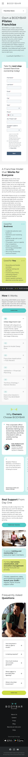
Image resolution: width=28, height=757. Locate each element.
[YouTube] (18, 749)
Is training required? (12, 654)
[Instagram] (14, 749)
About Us (14, 714)
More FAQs (14, 692)
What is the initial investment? (11, 683)
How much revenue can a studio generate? (12, 663)
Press (14, 720)
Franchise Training (14, 524)
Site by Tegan (21, 754)
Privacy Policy (7, 754)
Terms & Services (14, 754)
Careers (14, 717)
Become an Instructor (14, 727)
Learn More (14, 310)
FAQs (14, 730)
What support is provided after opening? (11, 673)
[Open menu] (3, 3)
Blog (14, 724)
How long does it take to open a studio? (11, 645)
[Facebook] (10, 749)
